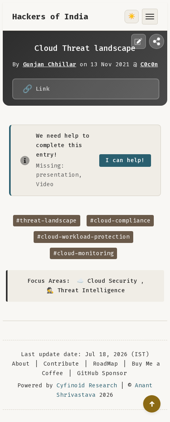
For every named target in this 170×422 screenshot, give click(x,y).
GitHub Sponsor (102, 373)
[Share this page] (156, 41)
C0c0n (149, 64)
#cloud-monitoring (83, 253)
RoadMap (105, 364)
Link (36, 89)
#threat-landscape (46, 220)
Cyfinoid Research (87, 385)
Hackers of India (50, 16)
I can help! (125, 160)
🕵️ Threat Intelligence (86, 290)
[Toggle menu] (150, 16)
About (21, 364)
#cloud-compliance (120, 220)
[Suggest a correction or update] (138, 41)
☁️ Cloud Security (107, 281)
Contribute (61, 364)
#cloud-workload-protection (83, 237)
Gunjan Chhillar (49, 64)
